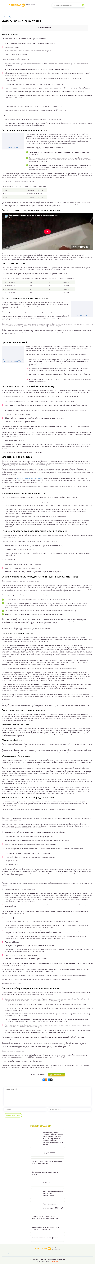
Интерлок (46, 1183)
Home (5, 17)
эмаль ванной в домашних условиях (29, 479)
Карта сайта (11, 1253)
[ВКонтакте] (43, 1079)
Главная (4, 1253)
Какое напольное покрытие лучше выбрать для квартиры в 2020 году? (53, 1206)
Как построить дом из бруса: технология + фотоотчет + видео (47, 1162)
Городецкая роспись (50, 1153)
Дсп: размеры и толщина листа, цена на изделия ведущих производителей (46, 1217)
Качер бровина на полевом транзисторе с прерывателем (53, 1193)
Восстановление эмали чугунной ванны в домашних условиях (13, 360)
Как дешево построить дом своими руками (45, 1173)
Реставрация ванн (13, 147)
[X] (51, 1079)
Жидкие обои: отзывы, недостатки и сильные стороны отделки (45, 1228)
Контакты (19, 1253)
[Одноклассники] (46, 1079)
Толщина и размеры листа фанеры (45, 1238)
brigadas (16, 5)
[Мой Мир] (49, 1079)
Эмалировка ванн (82, 315)
